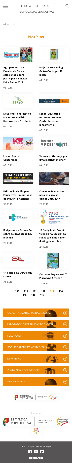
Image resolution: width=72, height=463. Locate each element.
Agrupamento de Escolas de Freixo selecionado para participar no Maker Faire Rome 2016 (15, 75)
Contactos (36, 413)
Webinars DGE (16, 381)
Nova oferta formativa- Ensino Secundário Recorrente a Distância (17, 117)
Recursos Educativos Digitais (27, 347)
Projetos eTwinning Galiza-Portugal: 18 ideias (51, 71)
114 (61, 291)
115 (25, 294)
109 (17, 291)
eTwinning (14, 358)
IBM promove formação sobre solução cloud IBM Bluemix (17, 234)
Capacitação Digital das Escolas (29, 312)
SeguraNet (14, 335)
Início (6, 24)
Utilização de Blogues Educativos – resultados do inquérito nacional (17, 195)
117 (42, 294)
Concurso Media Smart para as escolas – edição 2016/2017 (53, 195)
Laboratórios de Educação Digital (30, 324)
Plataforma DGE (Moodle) (24, 370)
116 (33, 294)
